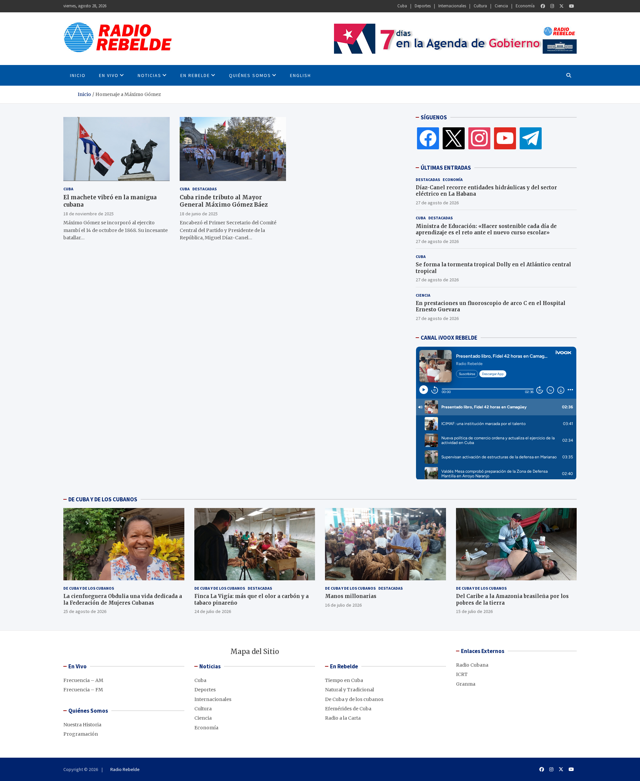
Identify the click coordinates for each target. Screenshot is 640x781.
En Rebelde (195, 75)
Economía (525, 6)
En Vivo (109, 75)
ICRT (462, 674)
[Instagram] (552, 6)
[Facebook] (543, 6)
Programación (80, 734)
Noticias (149, 75)
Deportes (423, 6)
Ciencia (501, 6)
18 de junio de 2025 (199, 213)
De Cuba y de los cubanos (88, 588)
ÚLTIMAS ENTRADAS (446, 167)
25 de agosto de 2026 (84, 611)
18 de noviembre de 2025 (88, 213)
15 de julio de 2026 (474, 611)
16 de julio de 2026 (343, 605)
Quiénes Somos (250, 75)
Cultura (480, 6)
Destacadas (204, 188)
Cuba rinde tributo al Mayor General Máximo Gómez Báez (224, 200)
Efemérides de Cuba (348, 709)
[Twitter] (561, 6)
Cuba (402, 6)
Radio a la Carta (343, 718)
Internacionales (452, 6)
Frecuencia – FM (83, 690)
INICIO (78, 75)
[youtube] (505, 138)
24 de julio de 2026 (212, 611)
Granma (465, 684)
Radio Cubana (472, 665)
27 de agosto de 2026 (437, 203)
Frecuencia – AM (83, 680)
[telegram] (531, 138)
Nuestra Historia (82, 725)
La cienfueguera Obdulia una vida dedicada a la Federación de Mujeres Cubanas (122, 599)
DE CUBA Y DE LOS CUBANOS (102, 499)
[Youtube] (571, 6)
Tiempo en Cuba (344, 680)
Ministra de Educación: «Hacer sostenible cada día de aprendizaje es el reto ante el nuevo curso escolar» (486, 229)
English (300, 75)
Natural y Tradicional (349, 690)
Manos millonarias (350, 596)
